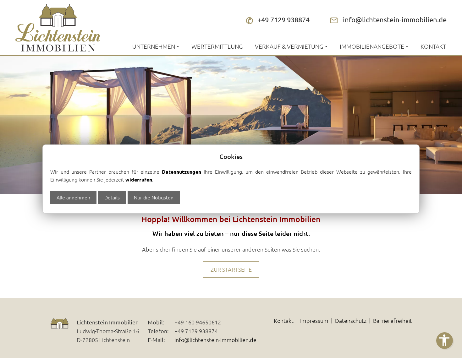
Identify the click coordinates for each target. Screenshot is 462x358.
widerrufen (138, 179)
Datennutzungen (181, 171)
